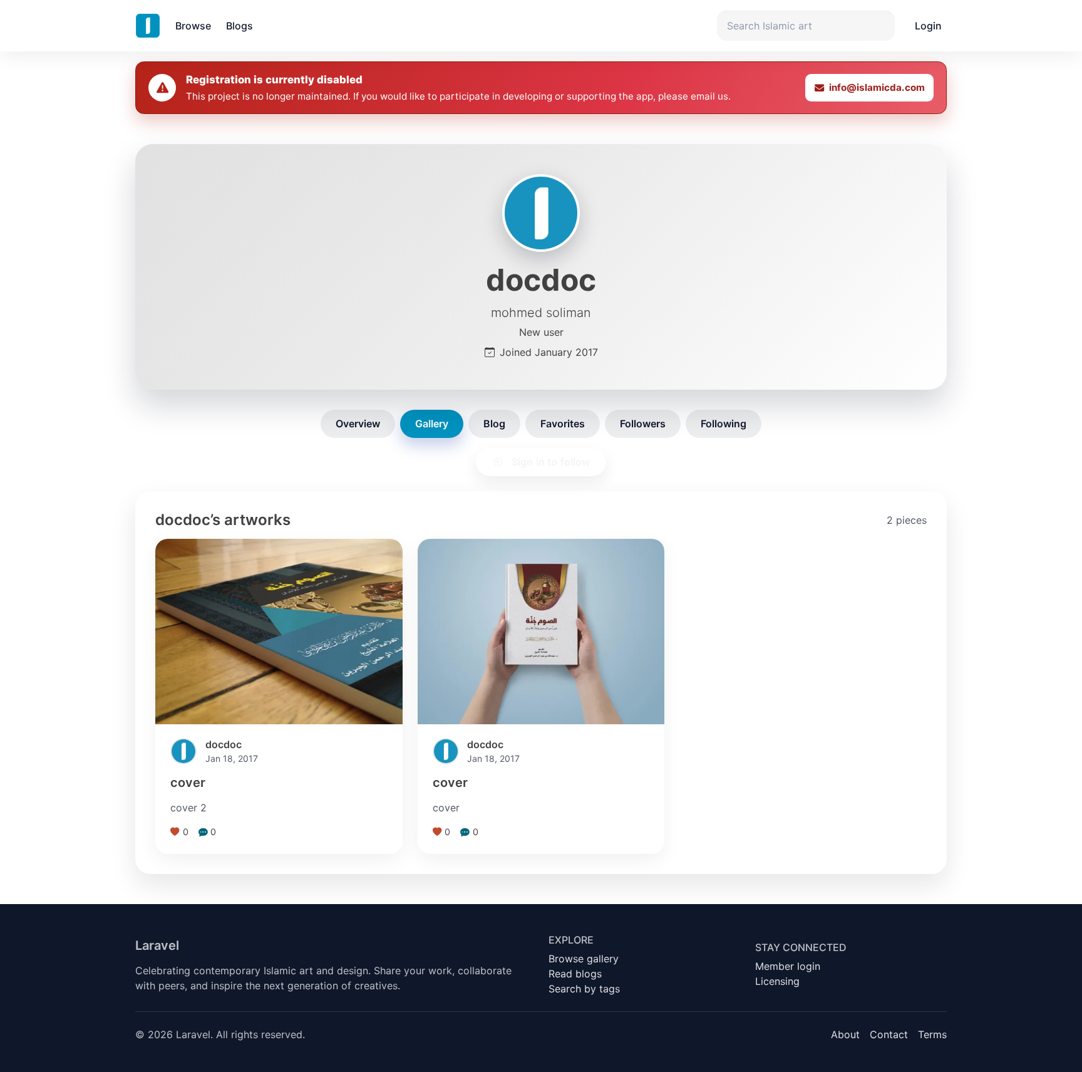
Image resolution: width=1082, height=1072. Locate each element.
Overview (358, 423)
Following (723, 423)
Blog (494, 423)
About (845, 1034)
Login (928, 25)
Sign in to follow (551, 461)
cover (187, 782)
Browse (193, 25)
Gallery (431, 423)
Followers (643, 423)
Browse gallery (584, 958)
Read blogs (575, 973)
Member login (787, 966)
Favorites (562, 423)
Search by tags (584, 988)
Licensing (777, 981)
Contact (889, 1034)
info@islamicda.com (877, 87)
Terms (932, 1034)
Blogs (239, 25)
